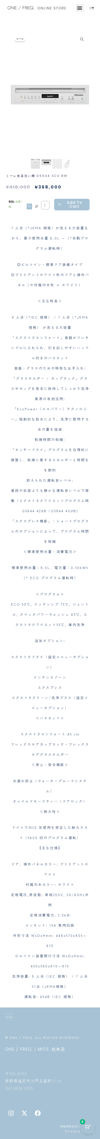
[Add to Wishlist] (29, 207)
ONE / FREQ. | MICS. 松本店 (35, 1049)
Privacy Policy (80, 1131)
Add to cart (74, 204)
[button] (80, 8)
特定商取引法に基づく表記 (77, 1126)
